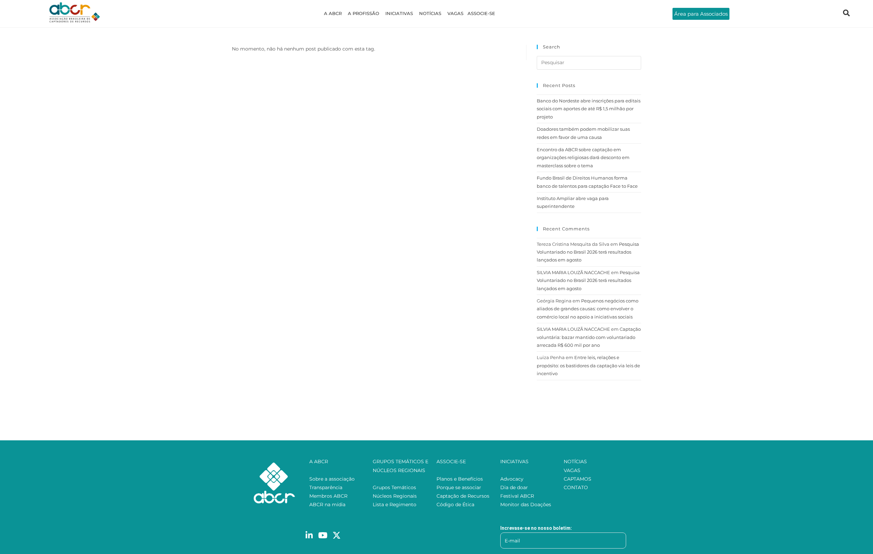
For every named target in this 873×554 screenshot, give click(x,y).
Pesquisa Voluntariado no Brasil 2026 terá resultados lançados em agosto (588, 252)
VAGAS (455, 13)
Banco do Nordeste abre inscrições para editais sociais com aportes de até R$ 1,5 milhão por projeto (588, 108)
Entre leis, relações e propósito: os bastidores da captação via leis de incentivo (588, 365)
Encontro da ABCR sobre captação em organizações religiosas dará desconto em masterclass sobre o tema (583, 157)
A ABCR (333, 13)
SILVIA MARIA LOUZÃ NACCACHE (573, 272)
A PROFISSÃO (363, 13)
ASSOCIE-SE (481, 13)
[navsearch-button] (846, 13)
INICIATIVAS (399, 13)
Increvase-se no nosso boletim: (536, 528)
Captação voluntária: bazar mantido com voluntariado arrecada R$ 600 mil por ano (589, 337)
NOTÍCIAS (430, 13)
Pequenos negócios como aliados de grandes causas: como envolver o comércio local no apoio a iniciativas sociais (587, 308)
